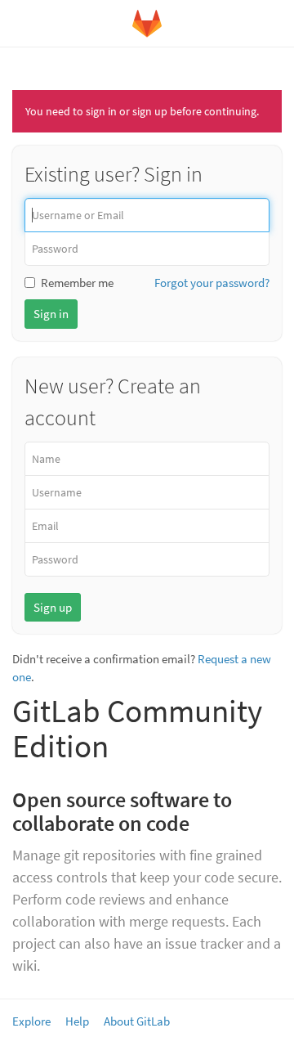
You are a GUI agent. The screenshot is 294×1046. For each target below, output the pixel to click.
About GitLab (137, 1021)
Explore (31, 1021)
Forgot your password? (212, 282)
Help (77, 1021)
